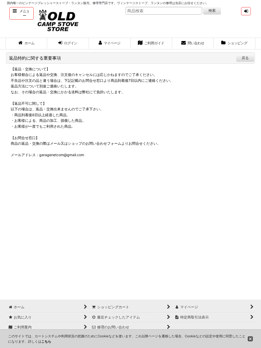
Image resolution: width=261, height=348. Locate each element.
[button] (21, 13)
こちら (46, 341)
